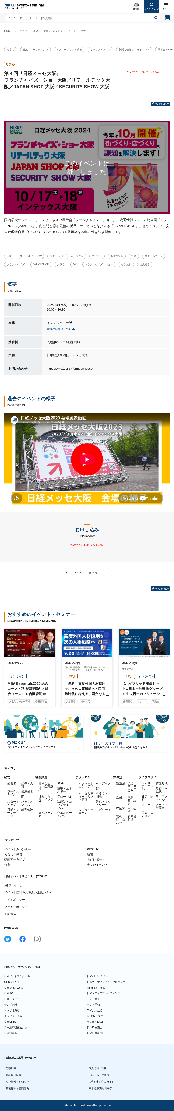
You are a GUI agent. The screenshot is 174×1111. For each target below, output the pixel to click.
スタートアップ (13, 803)
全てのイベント (97, 864)
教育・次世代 (162, 790)
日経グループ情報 (99, 1075)
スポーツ (147, 804)
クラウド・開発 (103, 795)
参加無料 (126, 264)
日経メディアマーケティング (103, 993)
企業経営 (145, 264)
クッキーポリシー (16, 906)
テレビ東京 (93, 999)
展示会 (61, 264)
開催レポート (96, 859)
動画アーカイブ (14, 859)
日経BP (8, 993)
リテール (55, 256)
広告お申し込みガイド (101, 1081)
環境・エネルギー (64, 790)
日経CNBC (10, 1021)
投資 (133, 256)
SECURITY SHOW (31, 256)
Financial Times (96, 987)
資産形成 (162, 783)
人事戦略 (71, 701)
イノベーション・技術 (69, 49)
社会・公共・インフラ (45, 799)
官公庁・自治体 (120, 819)
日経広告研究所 (96, 1033)
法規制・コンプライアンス (64, 804)
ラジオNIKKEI (95, 1021)
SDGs (61, 783)
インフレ (142, 701)
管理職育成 (41, 701)
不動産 (155, 701)
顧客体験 (27, 809)
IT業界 (120, 808)
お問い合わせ (13, 885)
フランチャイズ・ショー (99, 264)
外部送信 (10, 914)
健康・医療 (147, 798)
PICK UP (93, 849)
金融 (119, 797)
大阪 (9, 256)
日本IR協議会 (94, 1027)
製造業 (120, 783)
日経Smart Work (13, 987)
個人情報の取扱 (98, 1068)
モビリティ (103, 809)
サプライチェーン (86, 811)
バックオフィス (27, 803)
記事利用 (11, 1068)
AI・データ (103, 783)
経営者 (10, 49)
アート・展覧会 (162, 806)
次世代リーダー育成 (19, 701)
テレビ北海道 (12, 1010)
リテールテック (154, 256)
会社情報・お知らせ (17, 1081)
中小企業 (132, 810)
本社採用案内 (13, 1075)
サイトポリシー (14, 899)
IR (22, 796)
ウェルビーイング (64, 814)
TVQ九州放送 (94, 1010)
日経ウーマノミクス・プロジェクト (107, 982)
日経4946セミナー (97, 976)
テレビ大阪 (10, 1004)
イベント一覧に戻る (87, 573)
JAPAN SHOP (41, 264)
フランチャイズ (16, 264)
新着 (90, 854)
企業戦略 (128, 701)
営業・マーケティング (35, 49)
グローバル (64, 796)
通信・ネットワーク (103, 803)
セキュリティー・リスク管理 (86, 796)
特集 (7, 864)
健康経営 (27, 791)
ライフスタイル (162, 798)
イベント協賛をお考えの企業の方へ (28, 892)
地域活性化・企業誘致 (45, 786)
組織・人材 (27, 785)
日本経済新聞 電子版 (100, 1088)
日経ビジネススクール (17, 976)
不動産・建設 (132, 800)
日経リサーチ (12, 999)
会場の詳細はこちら (59, 329)
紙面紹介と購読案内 (17, 1088)
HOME (8, 30)
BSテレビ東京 (95, 1016)
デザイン (97, 256)
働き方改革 (116, 256)
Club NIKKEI (11, 982)
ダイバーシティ (45, 814)
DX (75, 264)
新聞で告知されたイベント (134, 49)
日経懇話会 (10, 1033)
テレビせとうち (13, 1016)
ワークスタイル (13, 793)
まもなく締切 (13, 854)
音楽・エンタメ (147, 814)
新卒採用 (85, 701)
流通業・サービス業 (132, 788)
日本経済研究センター (17, 1027)
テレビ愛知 (93, 1004)
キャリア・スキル (100, 49)
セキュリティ (76, 256)
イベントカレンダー (17, 849)
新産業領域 (132, 818)
